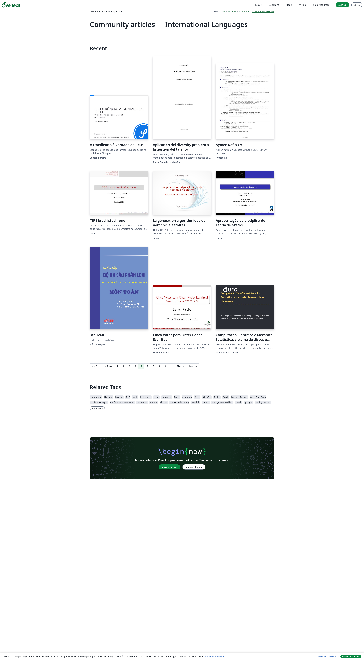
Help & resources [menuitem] (320, 4)
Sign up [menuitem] (342, 4)
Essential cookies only (328, 656)
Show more (97, 408)
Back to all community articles (106, 11)
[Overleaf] (11, 5)
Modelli (232, 11)
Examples (244, 11)
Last (193, 366)
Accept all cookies (350, 656)
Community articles (263, 11)
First (96, 366)
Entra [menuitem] (357, 4)
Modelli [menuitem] (290, 4)
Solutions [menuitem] (274, 4)
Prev (108, 366)
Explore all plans (194, 467)
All (223, 11)
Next (180, 366)
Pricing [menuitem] (302, 4)
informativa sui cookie (213, 656)
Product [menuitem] (258, 4)
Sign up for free (169, 467)
